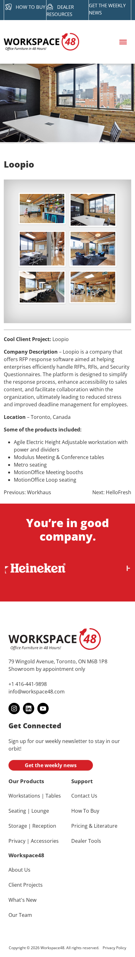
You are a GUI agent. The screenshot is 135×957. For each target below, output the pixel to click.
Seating (17, 810)
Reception (44, 825)
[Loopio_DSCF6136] (42, 248)
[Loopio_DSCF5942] (42, 208)
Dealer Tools (86, 840)
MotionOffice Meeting (39, 472)
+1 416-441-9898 (27, 684)
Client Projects (25, 884)
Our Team (20, 915)
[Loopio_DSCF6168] (93, 210)
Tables (53, 795)
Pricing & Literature (94, 825)
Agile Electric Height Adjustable (50, 442)
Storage (17, 825)
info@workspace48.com (36, 691)
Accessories (45, 840)
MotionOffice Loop (36, 479)
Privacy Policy (114, 947)
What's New (22, 899)
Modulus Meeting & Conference (51, 457)
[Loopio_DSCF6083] (93, 287)
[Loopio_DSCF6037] (93, 248)
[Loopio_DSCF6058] (42, 287)
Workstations (24, 795)
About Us (19, 869)
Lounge (40, 810)
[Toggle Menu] (123, 42)
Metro (21, 464)
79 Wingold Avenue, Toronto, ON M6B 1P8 (57, 661)
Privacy (16, 840)
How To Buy (85, 810)
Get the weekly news (51, 765)
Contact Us (84, 795)
